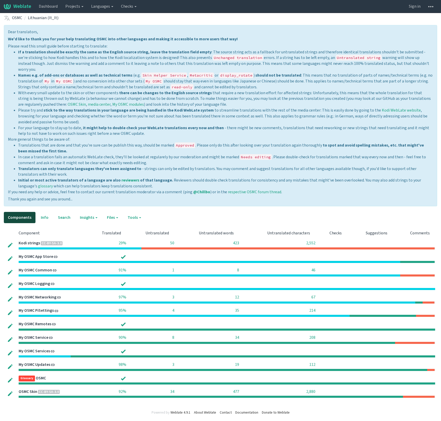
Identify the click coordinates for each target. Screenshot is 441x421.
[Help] (430, 6)
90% (122, 337)
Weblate (22, 6)
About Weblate (205, 412)
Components (19, 217)
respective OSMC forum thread (254, 192)
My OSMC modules (128, 104)
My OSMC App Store (36, 256)
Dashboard (48, 6)
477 (236, 391)
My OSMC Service (33, 337)
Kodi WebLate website (401, 110)
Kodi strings (29, 243)
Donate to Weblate (276, 412)
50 (172, 243)
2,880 (310, 391)
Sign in (415, 6)
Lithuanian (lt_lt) (43, 18)
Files (111, 217)
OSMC (17, 18)
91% (122, 270)
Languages (101, 6)
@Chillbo (201, 192)
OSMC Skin (77, 104)
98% (122, 364)
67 (313, 297)
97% (122, 297)
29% (122, 243)
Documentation (246, 412)
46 (313, 270)
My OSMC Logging (34, 283)
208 (312, 337)
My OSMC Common (35, 270)
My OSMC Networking (37, 297)
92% (122, 391)
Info (44, 217)
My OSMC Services (34, 351)
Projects (73, 6)
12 (237, 297)
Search (64, 217)
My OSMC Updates (34, 364)
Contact (226, 412)
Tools (133, 217)
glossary (45, 186)
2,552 (310, 243)
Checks (127, 6)
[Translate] (10, 245)
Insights (87, 217)
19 (237, 364)
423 (236, 243)
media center (99, 104)
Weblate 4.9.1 (180, 412)
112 (312, 364)
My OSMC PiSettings (36, 310)
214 (312, 310)
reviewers (130, 180)
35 (237, 310)
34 (237, 337)
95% (122, 310)
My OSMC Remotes (35, 324)
